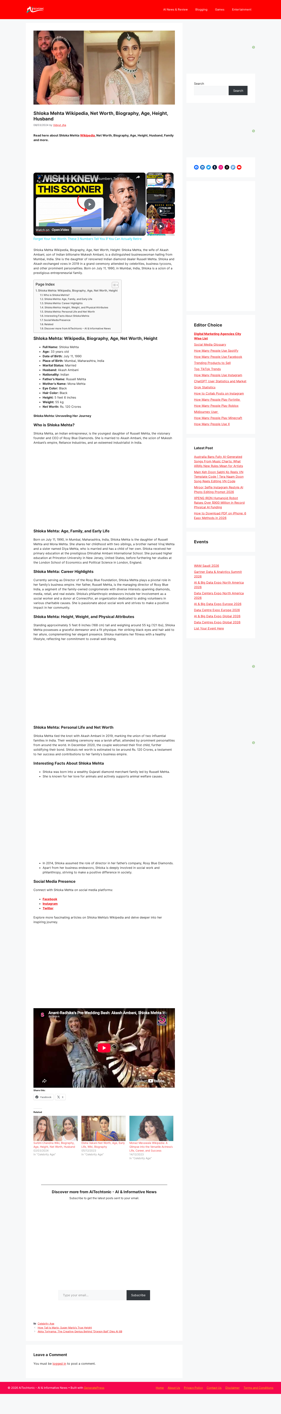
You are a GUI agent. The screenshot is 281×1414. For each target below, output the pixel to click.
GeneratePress (94, 1388)
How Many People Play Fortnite (217, 399)
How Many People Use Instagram (218, 375)
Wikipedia (87, 135)
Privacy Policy (193, 1388)
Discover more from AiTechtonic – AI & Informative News (77, 328)
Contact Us (214, 1388)
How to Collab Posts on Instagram (219, 393)
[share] (138, 177)
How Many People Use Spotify (216, 350)
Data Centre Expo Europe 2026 (217, 610)
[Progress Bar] (160, 183)
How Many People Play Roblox (216, 406)
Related (48, 324)
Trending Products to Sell (212, 363)
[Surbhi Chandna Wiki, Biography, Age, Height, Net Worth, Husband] (55, 1128)
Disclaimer (232, 1388)
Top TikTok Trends (207, 369)
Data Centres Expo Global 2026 (217, 622)
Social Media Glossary (210, 344)
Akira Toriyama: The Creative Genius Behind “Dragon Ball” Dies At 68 (80, 1331)
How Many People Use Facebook (218, 357)
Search (199, 83)
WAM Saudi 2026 (206, 566)
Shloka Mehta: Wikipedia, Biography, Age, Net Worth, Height (78, 290)
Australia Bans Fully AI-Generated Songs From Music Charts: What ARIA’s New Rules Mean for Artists (218, 461)
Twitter (48, 908)
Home (160, 1388)
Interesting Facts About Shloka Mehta (66, 315)
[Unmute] (153, 185)
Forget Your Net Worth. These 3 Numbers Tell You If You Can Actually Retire (89, 178)
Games (219, 9)
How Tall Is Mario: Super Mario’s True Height (65, 1327)
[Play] (148, 185)
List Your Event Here (209, 628)
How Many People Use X (212, 424)
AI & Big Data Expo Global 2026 (217, 616)
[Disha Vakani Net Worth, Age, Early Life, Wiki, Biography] (103, 1128)
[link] (39, 179)
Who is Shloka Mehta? (57, 294)
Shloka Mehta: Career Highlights (63, 303)
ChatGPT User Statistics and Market (220, 381)
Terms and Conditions (258, 1388)
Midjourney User (206, 412)
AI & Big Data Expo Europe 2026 (217, 604)
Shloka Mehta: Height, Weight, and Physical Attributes (76, 307)
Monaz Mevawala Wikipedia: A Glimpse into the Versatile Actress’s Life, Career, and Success (151, 1146)
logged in (59, 1363)
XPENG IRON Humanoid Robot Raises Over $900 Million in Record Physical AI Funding (219, 502)
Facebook (50, 899)
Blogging (201, 9)
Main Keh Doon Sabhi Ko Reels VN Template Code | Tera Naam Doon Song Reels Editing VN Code (219, 476)
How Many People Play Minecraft (218, 418)
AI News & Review (175, 9)
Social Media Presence (57, 320)
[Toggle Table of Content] (113, 285)
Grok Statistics (204, 387)
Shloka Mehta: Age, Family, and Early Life (68, 299)
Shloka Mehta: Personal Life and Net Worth (69, 311)
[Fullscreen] (171, 185)
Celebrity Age (46, 1323)
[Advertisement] (221, 246)
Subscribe (138, 1295)
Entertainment (241, 9)
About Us (174, 1388)
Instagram (50, 904)
